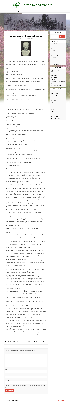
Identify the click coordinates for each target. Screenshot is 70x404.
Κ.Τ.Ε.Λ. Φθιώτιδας (54, 98)
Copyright (5, 398)
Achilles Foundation (54, 116)
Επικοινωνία (52, 11)
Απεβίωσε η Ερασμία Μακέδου (56, 61)
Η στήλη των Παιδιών (26, 33)
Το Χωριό (18, 11)
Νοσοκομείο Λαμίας (54, 93)
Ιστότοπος (7, 380)
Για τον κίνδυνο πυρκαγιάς (56, 64)
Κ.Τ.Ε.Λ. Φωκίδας (54, 100)
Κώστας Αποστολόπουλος (55, 85)
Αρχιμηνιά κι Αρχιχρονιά (55, 55)
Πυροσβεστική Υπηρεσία (55, 91)
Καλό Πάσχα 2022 (54, 52)
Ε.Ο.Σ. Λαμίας (53, 111)
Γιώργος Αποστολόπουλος (30, 38)
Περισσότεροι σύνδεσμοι (55, 118)
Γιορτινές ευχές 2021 (55, 57)
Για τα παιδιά (46, 11)
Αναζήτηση (58, 32)
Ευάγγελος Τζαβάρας (55, 70)
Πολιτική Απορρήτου (62, 398)
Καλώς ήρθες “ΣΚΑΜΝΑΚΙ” (55, 43)
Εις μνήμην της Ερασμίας (55, 59)
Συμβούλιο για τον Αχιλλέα (56, 114)
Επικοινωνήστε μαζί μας (61, 400)
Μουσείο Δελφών (54, 109)
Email (6, 374)
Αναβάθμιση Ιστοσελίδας (55, 46)
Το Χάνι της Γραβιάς (54, 107)
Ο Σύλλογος (11, 11)
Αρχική (6, 11)
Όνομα (6, 369)
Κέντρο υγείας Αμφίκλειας (55, 95)
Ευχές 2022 (53, 48)
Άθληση (63, 85)
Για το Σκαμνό (53, 50)
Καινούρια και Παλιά (26, 11)
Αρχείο (40, 11)
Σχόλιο (6, 352)
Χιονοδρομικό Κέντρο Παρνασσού (57, 104)
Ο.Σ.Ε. (52, 102)
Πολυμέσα (34, 11)
